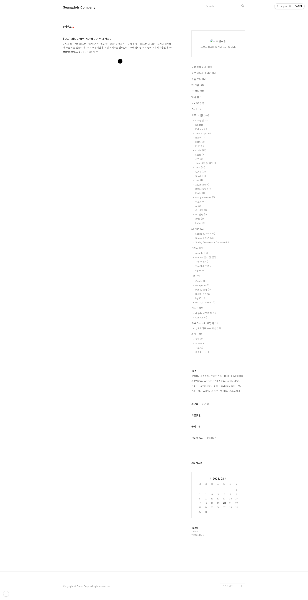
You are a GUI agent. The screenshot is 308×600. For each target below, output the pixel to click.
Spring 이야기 (204, 238)
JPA (199, 159)
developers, (237, 375)
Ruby (200, 137)
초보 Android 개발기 (205, 323)
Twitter (211, 438)
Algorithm (202, 184)
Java (200, 167)
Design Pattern (205, 197)
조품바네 (226, 574)
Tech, (227, 375)
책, (239, 385)
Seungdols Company (79, 7)
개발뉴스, (205, 375)
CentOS (201, 317)
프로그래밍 (200, 115)
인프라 (197, 248)
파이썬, (215, 390)
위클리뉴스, (216, 375)
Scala (199, 154)
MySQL (200, 298)
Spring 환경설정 (205, 233)
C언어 (200, 171)
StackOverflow (230, 569)
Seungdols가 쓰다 (231, 580)
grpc (199, 218)
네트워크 (201, 201)
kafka (200, 223)
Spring (197, 228)
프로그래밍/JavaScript (73, 52)
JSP (199, 180)
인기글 (205, 403)
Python (201, 129)
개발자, (237, 380)
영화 (200, 339)
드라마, (206, 390)
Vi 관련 (196, 97)
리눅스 (197, 308)
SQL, (234, 385)
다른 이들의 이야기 (203, 73)
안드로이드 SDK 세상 (208, 328)
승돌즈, (195, 385)
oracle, (195, 375)
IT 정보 (197, 91)
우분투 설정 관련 (205, 313)
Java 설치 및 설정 (206, 163)
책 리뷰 (197, 85)
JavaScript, (206, 385)
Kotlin (200, 150)
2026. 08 (218, 478)
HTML (200, 141)
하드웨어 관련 (203, 266)
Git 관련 (201, 214)
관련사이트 (227, 586)
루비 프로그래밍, (222, 385)
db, (199, 390)
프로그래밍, (235, 390)
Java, (230, 380)
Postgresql (203, 289)
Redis (200, 193)
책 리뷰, (224, 390)
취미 (196, 334)
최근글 (194, 403)
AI (198, 206)
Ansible (201, 253)
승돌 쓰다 (199, 79)
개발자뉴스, (197, 380)
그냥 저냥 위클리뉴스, (215, 380)
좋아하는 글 (202, 352)
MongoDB (202, 285)
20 (224, 503)
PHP (199, 146)
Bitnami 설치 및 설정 (207, 257)
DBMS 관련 (202, 293)
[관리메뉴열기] (6, 593)
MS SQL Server (205, 302)
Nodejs (200, 124)
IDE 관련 (201, 120)
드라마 (200, 343)
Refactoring (203, 188)
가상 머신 (201, 261)
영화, (193, 390)
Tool (196, 109)
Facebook (197, 438)
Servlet (201, 176)
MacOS (197, 103)
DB (195, 276)
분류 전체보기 (201, 67)
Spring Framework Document (212, 242)
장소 (199, 347)
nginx (199, 270)
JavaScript (203, 133)
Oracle (201, 281)
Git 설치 (201, 210)
